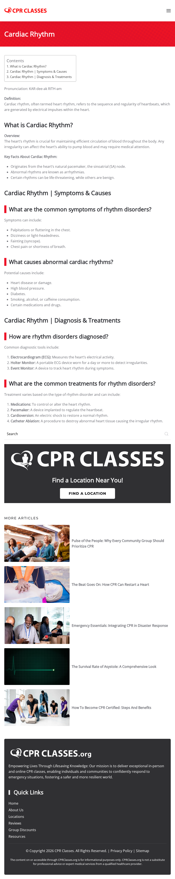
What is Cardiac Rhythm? (28, 66)
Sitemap (142, 850)
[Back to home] (25, 10)
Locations (16, 816)
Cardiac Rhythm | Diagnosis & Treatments (41, 77)
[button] (168, 10)
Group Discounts (22, 829)
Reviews (15, 823)
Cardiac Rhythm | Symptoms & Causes (38, 71)
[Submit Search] (166, 434)
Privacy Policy (121, 850)
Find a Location (87, 493)
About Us (16, 810)
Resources (17, 836)
